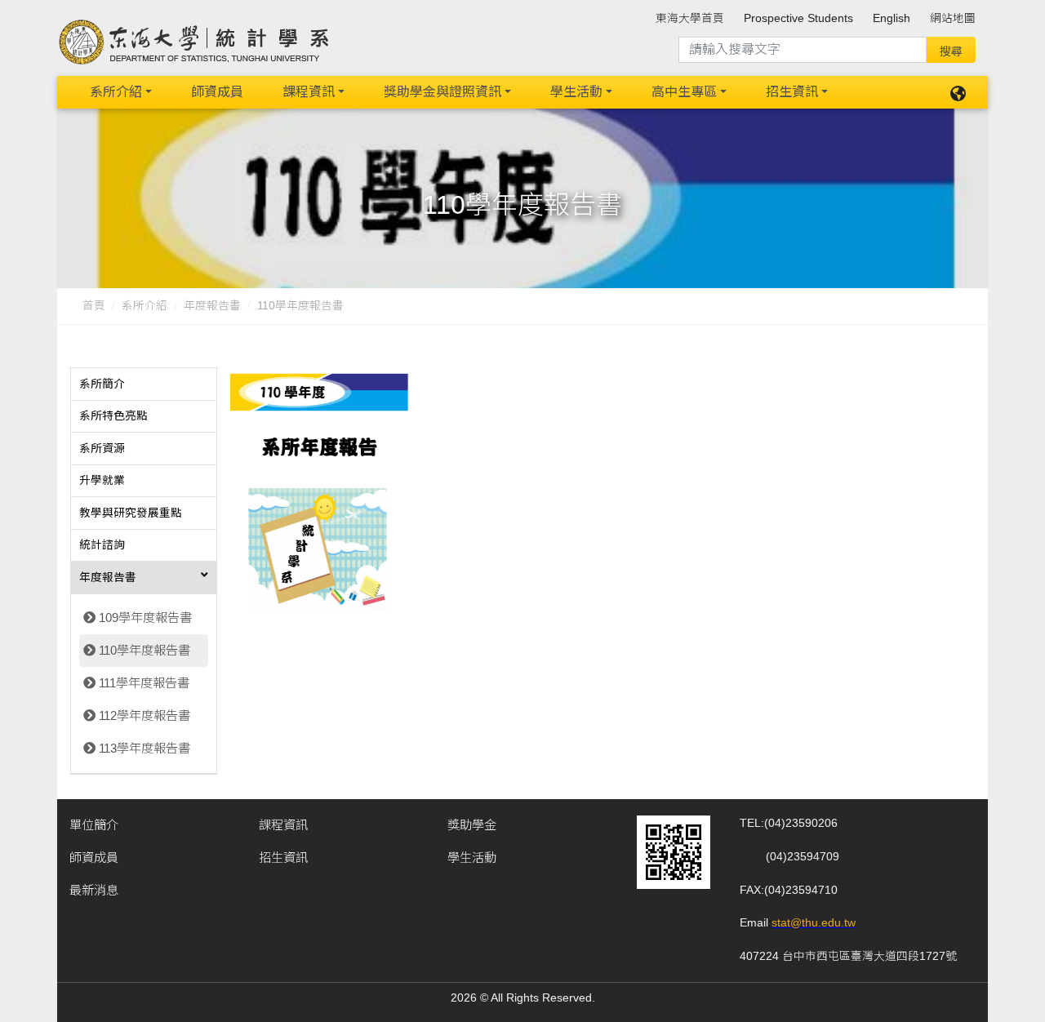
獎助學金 (471, 825)
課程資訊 (308, 92)
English (891, 18)
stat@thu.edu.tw (814, 923)
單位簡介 (93, 825)
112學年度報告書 (144, 715)
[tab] (143, 384)
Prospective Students (798, 18)
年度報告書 (212, 306)
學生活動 (576, 92)
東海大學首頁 (690, 18)
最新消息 (93, 890)
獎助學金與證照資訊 (442, 92)
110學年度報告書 (144, 650)
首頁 (93, 306)
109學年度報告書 (145, 617)
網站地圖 (953, 18)
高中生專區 (684, 92)
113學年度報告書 (144, 748)
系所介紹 (116, 92)
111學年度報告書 (144, 683)
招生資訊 (792, 92)
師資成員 (217, 92)
